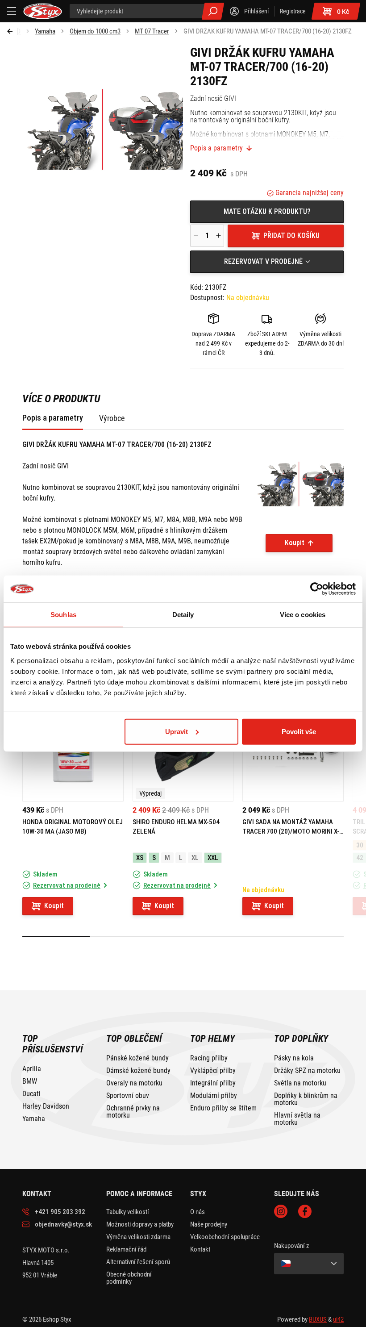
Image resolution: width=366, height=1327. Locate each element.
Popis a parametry (216, 148)
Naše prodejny (208, 1224)
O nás (197, 1212)
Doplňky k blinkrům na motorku (305, 1099)
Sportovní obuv (127, 1095)
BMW (29, 1081)
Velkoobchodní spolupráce (225, 1237)
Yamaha (45, 31)
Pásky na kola (294, 1058)
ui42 (338, 1319)
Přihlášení (256, 11)
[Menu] (11, 11)
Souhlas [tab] (63, 614)
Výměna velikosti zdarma (138, 1237)
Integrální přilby (213, 1083)
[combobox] (267, 261)
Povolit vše (299, 731)
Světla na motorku (300, 1083)
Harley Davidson (45, 1106)
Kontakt (200, 1249)
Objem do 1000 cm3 (95, 31)
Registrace (293, 11)
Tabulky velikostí (127, 1212)
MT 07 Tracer (152, 31)
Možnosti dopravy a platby (140, 1224)
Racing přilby (209, 1058)
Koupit (294, 542)
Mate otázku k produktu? (267, 211)
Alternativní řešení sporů (138, 1262)
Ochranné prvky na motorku (133, 1112)
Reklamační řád (126, 1249)
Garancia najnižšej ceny (309, 192)
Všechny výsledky (213, 11)
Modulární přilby (213, 1095)
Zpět (12, 31)
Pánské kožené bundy (137, 1058)
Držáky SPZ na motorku (307, 1070)
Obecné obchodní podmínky (129, 1277)
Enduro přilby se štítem (223, 1108)
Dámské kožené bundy (138, 1070)
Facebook (305, 1211)
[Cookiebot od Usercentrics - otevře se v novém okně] (317, 589)
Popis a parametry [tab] (52, 417)
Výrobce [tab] (112, 418)
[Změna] (309, 1263)
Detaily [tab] (183, 614)
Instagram (280, 1211)
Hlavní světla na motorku (297, 1119)
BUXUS (318, 1319)
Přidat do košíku (291, 235)
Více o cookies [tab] (302, 614)
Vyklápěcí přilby (213, 1070)
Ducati (31, 1093)
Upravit (176, 731)
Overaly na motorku (134, 1083)
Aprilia (31, 1068)
